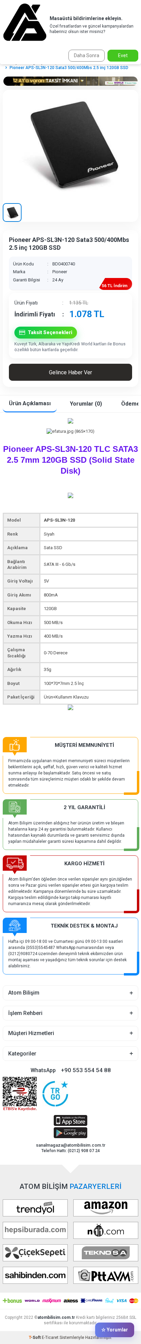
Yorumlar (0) (86, 403)
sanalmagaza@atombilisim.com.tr (70, 1145)
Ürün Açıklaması (30, 403)
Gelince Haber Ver (70, 372)
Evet (123, 55)
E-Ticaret (50, 1337)
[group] (70, 144)
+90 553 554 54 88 (86, 1070)
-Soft (35, 1337)
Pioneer (59, 271)
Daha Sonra (86, 55)
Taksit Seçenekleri (50, 332)
